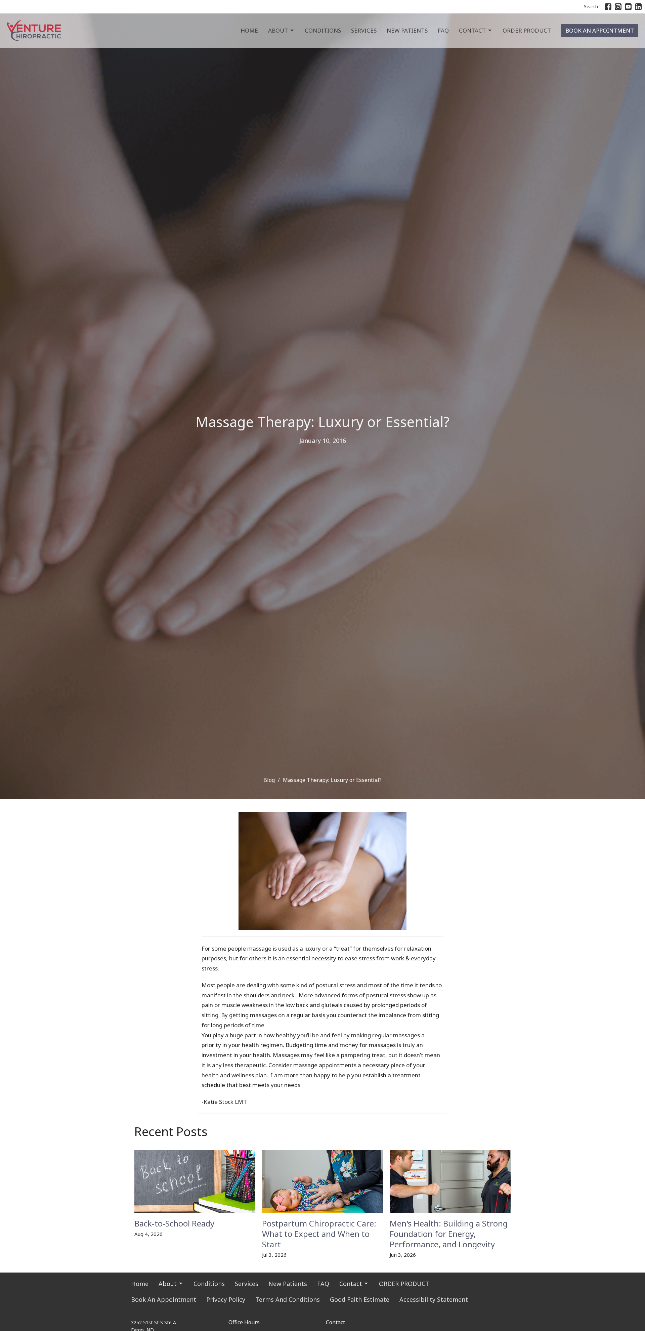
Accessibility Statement (433, 1299)
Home (249, 30)
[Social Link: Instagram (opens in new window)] (618, 6)
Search (591, 6)
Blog (269, 780)
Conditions (323, 30)
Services (364, 30)
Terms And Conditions (287, 1299)
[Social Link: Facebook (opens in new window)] (608, 6)
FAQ (443, 30)
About (278, 30)
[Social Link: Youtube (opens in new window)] (628, 6)
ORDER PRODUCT (527, 30)
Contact (472, 30)
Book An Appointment (599, 30)
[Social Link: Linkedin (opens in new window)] (638, 6)
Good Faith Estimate (359, 1299)
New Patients (407, 30)
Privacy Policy (225, 1299)
